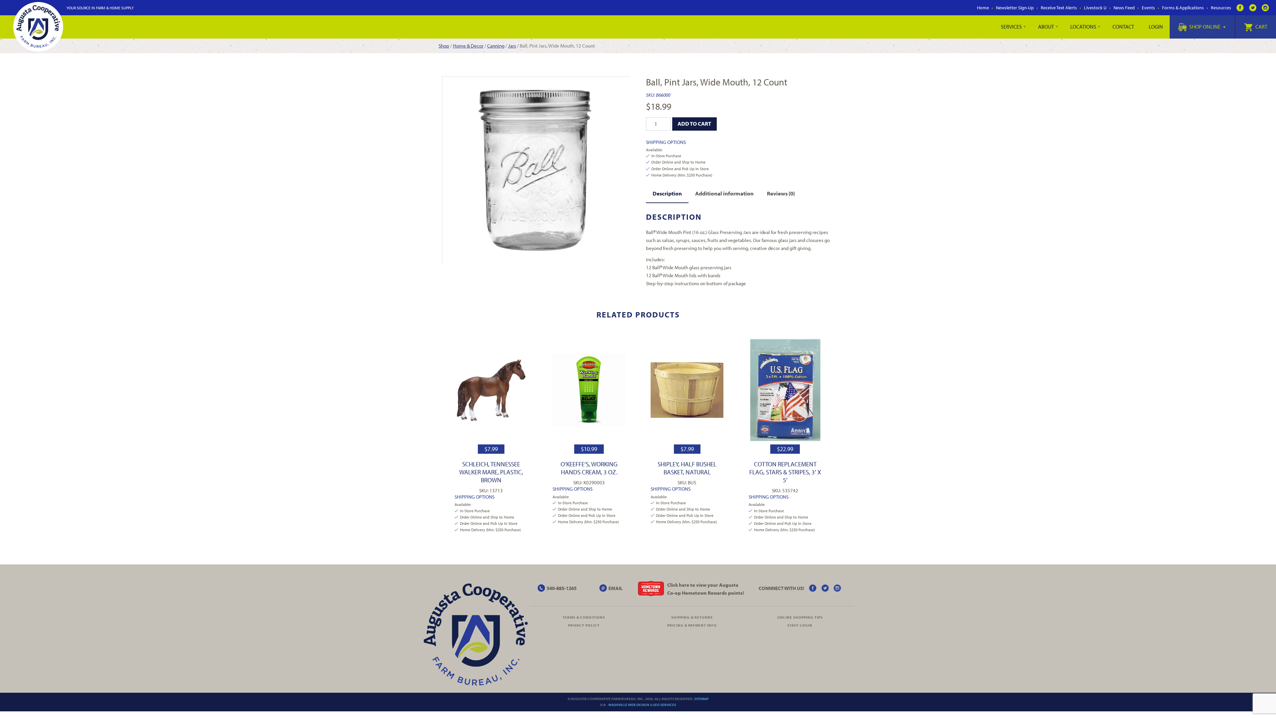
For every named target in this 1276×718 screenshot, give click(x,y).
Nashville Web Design (628, 704)
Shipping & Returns (692, 617)
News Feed (1124, 8)
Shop (444, 46)
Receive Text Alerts (1059, 8)
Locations (1083, 26)
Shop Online (1205, 26)
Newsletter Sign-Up (1015, 8)
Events (1148, 8)
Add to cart (694, 123)
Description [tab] (667, 193)
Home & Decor (468, 46)
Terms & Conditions (584, 617)
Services (1011, 26)
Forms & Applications (1183, 8)
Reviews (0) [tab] (781, 193)
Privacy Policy (584, 625)
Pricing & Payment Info (692, 625)
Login (1156, 26)
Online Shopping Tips (800, 617)
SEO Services (664, 704)
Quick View (491, 390)
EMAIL (615, 588)
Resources (1221, 8)
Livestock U (1095, 8)
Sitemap (701, 698)
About (1046, 26)
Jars (512, 46)
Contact (1123, 26)
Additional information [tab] (724, 193)
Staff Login (799, 625)
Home (983, 8)
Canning (495, 46)
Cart (1260, 26)
